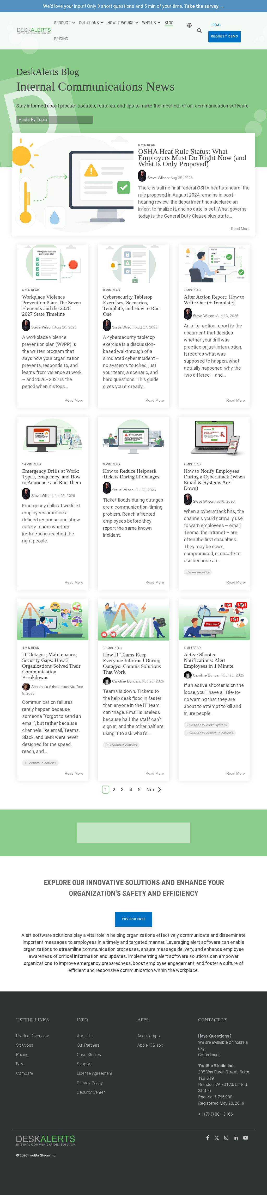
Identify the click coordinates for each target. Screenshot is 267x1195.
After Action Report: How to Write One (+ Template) (214, 299)
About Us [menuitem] (85, 1035)
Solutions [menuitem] (24, 1045)
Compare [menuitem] (24, 1073)
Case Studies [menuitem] (89, 1054)
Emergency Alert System (206, 725)
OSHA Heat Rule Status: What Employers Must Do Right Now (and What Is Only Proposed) (192, 157)
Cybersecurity (197, 572)
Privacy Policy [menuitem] (90, 1082)
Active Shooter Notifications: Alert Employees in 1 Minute (208, 660)
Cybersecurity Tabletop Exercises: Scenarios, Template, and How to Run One (131, 305)
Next (152, 789)
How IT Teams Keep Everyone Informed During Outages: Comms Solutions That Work (132, 663)
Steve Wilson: (159, 178)
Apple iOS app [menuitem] (150, 1045)
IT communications (40, 763)
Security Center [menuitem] (91, 1092)
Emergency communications (209, 733)
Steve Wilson (42, 327)
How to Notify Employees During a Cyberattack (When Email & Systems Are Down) (214, 479)
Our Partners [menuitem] (88, 1045)
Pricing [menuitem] (22, 1054)
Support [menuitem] (84, 1063)
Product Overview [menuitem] (32, 1035)
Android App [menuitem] (148, 1035)
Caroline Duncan (126, 681)
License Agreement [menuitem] (94, 1073)
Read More (240, 228)
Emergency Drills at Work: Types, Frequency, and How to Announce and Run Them (51, 476)
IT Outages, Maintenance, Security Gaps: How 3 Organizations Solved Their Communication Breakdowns (51, 666)
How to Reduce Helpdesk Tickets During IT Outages (131, 473)
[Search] (199, 31)
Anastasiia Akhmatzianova (52, 687)
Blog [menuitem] (20, 1063)
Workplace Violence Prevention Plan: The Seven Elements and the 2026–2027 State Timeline (51, 305)
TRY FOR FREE (134, 919)
